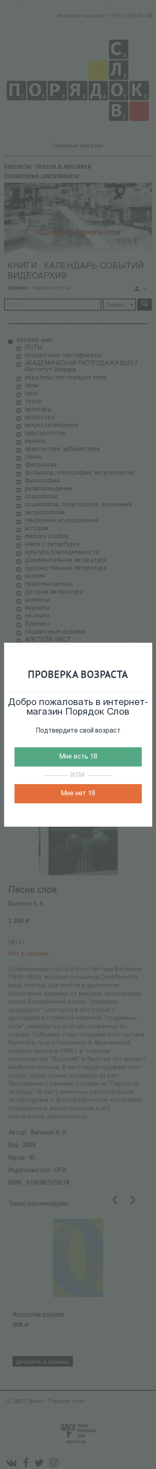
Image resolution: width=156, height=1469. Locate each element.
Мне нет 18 (78, 793)
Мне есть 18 (78, 757)
